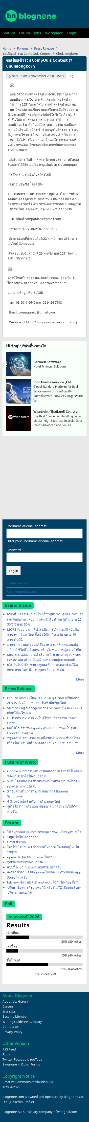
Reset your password (21, 591)
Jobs (37, 33)
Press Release (44, 48)
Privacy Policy (12, 1032)
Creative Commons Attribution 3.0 (27, 1082)
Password (13, 550)
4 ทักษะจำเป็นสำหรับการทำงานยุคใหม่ (33, 801)
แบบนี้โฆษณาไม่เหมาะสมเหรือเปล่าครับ (34, 867)
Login (71, 33)
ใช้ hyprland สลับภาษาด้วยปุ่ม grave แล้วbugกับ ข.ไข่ (44, 832)
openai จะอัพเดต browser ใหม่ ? (29, 857)
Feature (8, 33)
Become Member (15, 1016)
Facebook (21, 1059)
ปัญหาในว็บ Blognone (22, 837)
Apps (6, 1054)
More (80, 679)
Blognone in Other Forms (21, 1064)
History (23, 1001)
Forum (24, 33)
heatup (17, 76)
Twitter (7, 1059)
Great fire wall (17, 842)
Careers (8, 1006)
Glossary (35, 1021)
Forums (22, 48)
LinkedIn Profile (21, 1102)
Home (6, 48)
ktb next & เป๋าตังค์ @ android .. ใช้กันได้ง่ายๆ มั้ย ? (42, 882)
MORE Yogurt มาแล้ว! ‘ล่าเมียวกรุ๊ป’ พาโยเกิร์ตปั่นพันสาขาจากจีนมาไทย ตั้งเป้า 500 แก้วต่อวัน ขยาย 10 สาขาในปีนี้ (43, 634)
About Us (9, 1001)
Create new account (21, 583)
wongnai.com (67, 1111)
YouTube (36, 1059)
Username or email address (26, 526)
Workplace (54, 33)
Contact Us (10, 1026)
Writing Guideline (15, 1021)
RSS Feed (9, 1049)
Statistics (9, 1011)
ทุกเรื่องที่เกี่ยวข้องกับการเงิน (26, 862)
